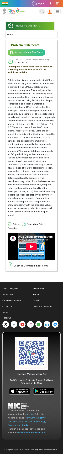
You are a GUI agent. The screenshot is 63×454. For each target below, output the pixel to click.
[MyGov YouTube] (22, 324)
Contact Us (7, 306)
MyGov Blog (38, 288)
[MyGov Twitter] (5, 324)
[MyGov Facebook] (14, 324)
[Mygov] (8, 11)
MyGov (5, 312)
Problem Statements (27, 26)
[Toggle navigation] (57, 11)
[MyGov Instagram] (30, 324)
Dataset (16, 224)
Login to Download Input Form (30, 265)
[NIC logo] (18, 405)
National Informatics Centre (32, 432)
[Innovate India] (20, 10)
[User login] (50, 11)
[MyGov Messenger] (55, 324)
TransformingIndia (10, 288)
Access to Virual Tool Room (29, 52)
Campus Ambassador (11, 300)
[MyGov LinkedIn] (47, 324)
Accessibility (50, 3)
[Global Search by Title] (42, 11)
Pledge (36, 294)
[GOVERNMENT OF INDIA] (5, 3)
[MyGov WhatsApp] (38, 324)
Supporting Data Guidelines (25, 226)
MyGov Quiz (7, 294)
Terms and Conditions (42, 306)
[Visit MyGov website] (31, 353)
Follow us (57, 3)
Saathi (36, 300)
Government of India (18, 425)
